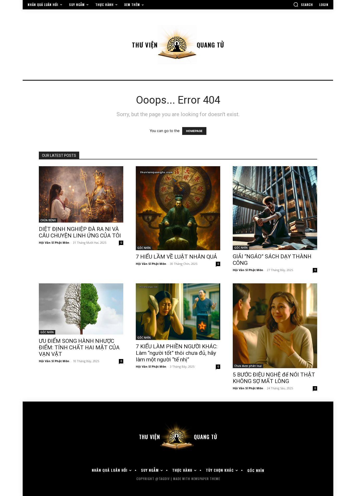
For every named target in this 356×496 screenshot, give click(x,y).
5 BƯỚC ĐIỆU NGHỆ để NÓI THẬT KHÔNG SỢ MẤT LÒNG (274, 378)
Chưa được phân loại (248, 366)
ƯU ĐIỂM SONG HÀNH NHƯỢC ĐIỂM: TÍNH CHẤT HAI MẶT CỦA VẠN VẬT (79, 347)
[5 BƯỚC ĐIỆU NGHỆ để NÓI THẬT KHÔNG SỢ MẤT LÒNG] (275, 325)
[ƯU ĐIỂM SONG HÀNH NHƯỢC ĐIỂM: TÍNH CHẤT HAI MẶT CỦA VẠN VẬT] (81, 308)
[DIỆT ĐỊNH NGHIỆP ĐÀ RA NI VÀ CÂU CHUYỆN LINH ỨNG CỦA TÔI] (81, 194)
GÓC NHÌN (144, 248)
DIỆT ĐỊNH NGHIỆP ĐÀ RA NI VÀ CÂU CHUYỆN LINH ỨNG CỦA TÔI (80, 232)
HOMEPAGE (194, 131)
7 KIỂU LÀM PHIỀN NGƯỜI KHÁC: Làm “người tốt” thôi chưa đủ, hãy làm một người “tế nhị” (176, 353)
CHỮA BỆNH (48, 220)
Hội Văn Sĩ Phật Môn (54, 242)
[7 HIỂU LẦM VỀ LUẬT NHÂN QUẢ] (178, 208)
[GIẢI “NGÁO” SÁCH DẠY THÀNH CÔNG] (275, 208)
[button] (303, 4)
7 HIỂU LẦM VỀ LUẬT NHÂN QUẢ (176, 257)
